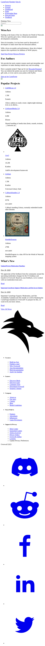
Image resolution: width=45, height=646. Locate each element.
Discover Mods (15, 381)
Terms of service (15, 433)
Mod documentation (16, 370)
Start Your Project (7, 54)
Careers (12, 401)
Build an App (14, 362)
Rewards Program (35, 69)
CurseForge (5, 2)
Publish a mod (14, 364)
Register (12, 2)
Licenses (13, 439)
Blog (11, 403)
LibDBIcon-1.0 (10, 88)
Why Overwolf (15, 366)
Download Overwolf (17, 386)
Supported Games (16, 431)
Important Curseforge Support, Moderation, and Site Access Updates (22, 288)
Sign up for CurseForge (9, 77)
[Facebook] (24, 564)
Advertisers (13, 416)
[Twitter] (24, 643)
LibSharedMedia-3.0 (12, 108)
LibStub (8, 174)
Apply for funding (16, 372)
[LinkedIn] (24, 604)
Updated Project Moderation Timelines (13, 266)
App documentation (16, 368)
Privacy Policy (15, 435)
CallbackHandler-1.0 (12, 193)
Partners (12, 414)
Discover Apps (15, 383)
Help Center (14, 429)
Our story (13, 399)
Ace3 (7, 155)
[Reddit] (24, 525)
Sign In (18, 2)
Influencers (13, 418)
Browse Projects (19, 54)
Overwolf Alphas (16, 437)
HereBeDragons (10, 239)
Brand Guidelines (16, 405)
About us (13, 397)
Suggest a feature (15, 388)
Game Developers (16, 420)
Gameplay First (15, 385)
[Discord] (24, 485)
